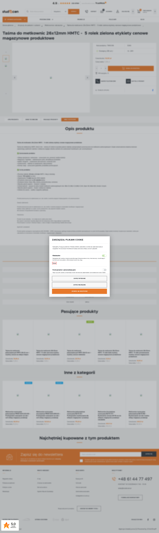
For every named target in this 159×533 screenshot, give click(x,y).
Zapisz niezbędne (79, 285)
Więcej (54, 263)
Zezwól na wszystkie (80, 291)
